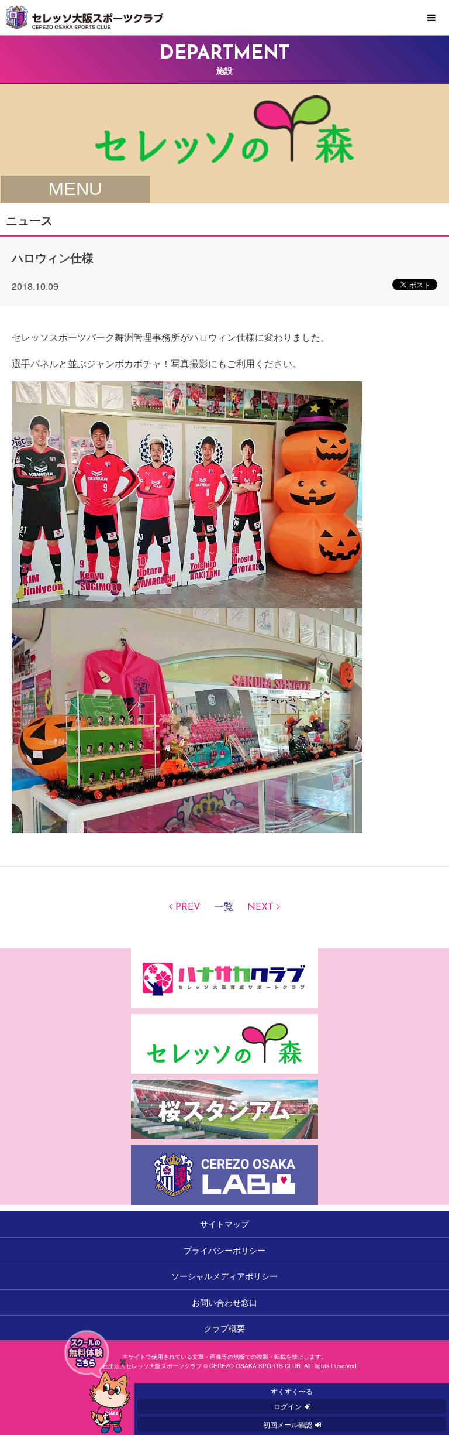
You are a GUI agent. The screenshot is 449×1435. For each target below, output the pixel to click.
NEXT (260, 907)
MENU (431, 18)
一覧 (224, 907)
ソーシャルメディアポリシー (224, 1276)
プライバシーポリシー (224, 1250)
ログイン (288, 1406)
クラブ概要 (224, 1328)
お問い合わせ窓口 (224, 1302)
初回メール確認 (287, 1424)
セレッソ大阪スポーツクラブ (224, 17)
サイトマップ (224, 1223)
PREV (188, 907)
